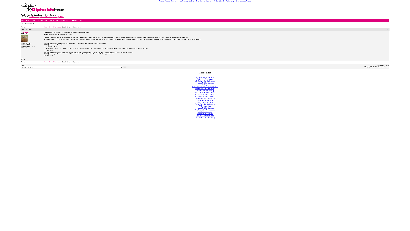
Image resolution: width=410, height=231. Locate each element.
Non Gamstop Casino (205, 112)
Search (68, 20)
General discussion (55, 27)
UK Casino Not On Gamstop (205, 94)
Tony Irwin (24, 32)
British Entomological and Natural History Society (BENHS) (46, 17)
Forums (28, 20)
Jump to (23, 65)
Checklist (51, 20)
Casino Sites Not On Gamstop (205, 98)
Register (74, 20)
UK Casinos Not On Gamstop (205, 81)
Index (22, 20)
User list (62, 20)
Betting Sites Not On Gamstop (205, 89)
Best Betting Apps (205, 85)
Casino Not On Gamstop (205, 79)
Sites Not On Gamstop (205, 100)
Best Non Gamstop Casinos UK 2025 (205, 87)
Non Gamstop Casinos (205, 102)
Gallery (34, 20)
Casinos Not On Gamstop (205, 77)
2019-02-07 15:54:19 (27, 29)
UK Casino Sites (205, 106)
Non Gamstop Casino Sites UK (205, 92)
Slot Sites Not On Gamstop (205, 91)
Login (80, 20)
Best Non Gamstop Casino (205, 116)
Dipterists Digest (42, 20)
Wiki (57, 20)
